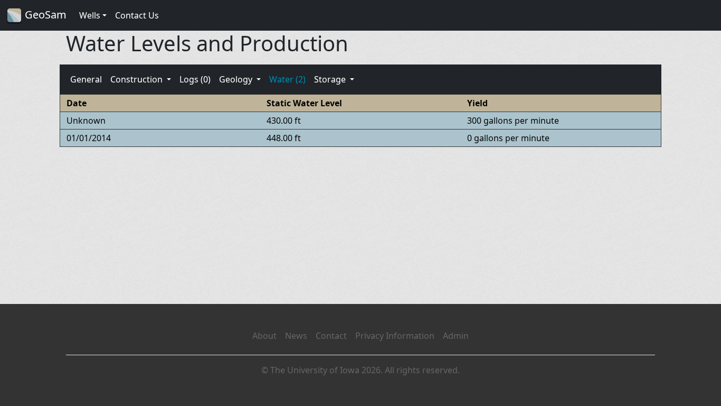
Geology (236, 79)
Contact (331, 336)
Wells (89, 15)
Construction (137, 79)
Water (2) (287, 79)
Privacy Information (394, 336)
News (296, 336)
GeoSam (44, 14)
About (264, 336)
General (86, 79)
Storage (331, 79)
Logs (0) (195, 79)
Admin (456, 336)
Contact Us (137, 15)
